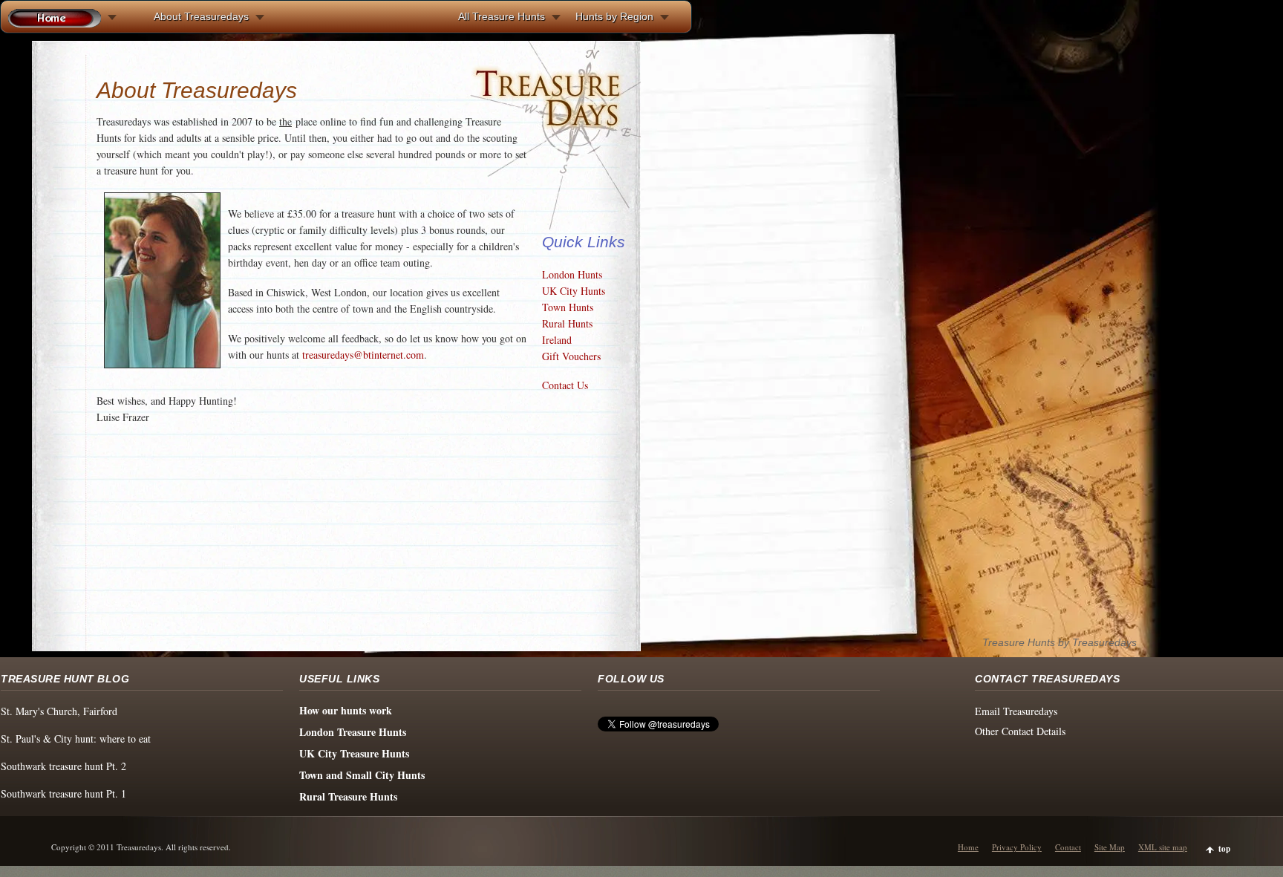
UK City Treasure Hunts (354, 753)
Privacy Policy (1017, 846)
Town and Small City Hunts (362, 775)
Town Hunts (567, 307)
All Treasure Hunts (501, 16)
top (1224, 849)
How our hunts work (345, 710)
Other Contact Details (1020, 731)
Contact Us (565, 385)
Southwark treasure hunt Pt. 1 (63, 793)
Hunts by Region (614, 16)
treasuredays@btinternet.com (363, 355)
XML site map (1162, 846)
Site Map (1109, 846)
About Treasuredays (201, 16)
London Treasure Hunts (352, 732)
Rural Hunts (567, 323)
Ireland (557, 340)
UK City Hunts (573, 291)
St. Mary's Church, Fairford (59, 711)
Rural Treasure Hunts (348, 796)
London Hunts (572, 274)
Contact (1068, 846)
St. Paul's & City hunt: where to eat (76, 738)
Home (968, 846)
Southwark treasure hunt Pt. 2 (63, 766)
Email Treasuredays (1016, 711)
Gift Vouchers (571, 356)
